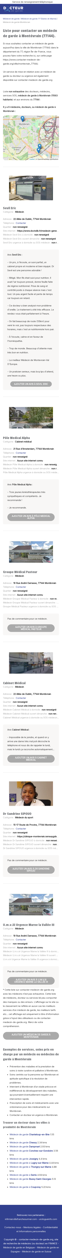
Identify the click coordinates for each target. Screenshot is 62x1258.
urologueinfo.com (48, 1219)
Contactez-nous (12, 1227)
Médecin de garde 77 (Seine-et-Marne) (39, 19)
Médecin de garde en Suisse (36, 1251)
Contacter (21, 223)
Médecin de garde (11, 19)
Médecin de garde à (29, 1163)
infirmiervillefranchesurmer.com (21, 1219)
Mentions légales (32, 1227)
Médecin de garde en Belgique (19, 1247)
